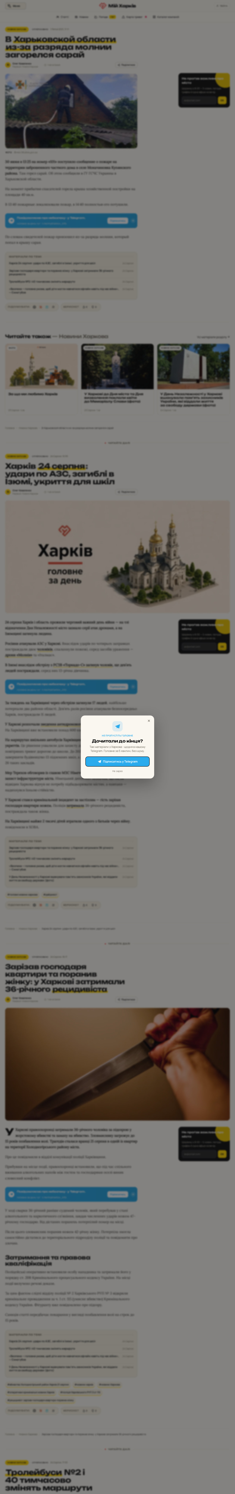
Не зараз (117, 771)
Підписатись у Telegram (120, 761)
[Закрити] (149, 721)
